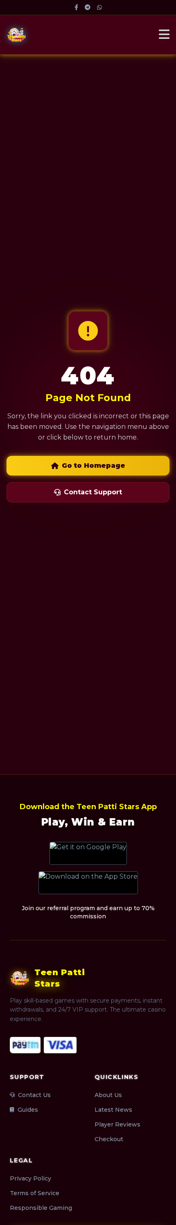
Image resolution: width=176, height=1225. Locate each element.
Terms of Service (34, 1193)
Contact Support (93, 492)
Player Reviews (117, 1124)
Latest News (113, 1109)
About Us (108, 1095)
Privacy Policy (30, 1178)
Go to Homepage (93, 465)
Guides (28, 1109)
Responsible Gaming (41, 1208)
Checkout (109, 1139)
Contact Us (34, 1095)
